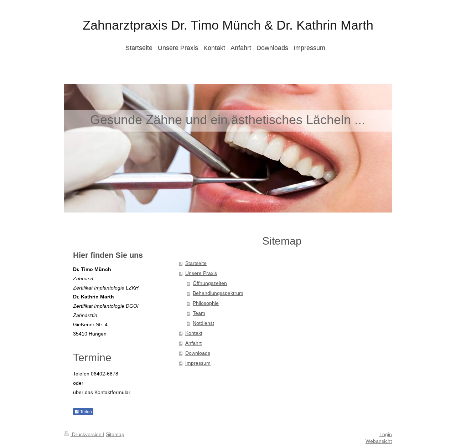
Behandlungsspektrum (218, 293)
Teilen (85, 411)
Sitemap (115, 434)
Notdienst (203, 323)
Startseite (196, 263)
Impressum (198, 363)
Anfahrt (193, 343)
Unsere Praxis (201, 273)
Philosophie (206, 303)
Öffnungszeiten (210, 283)
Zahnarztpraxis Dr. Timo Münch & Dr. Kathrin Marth (228, 25)
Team (199, 313)
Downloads (197, 353)
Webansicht (379, 441)
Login (385, 434)
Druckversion (87, 434)
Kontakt (193, 333)
